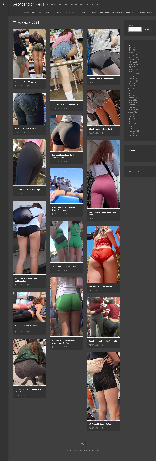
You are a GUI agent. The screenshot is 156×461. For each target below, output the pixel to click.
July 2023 (131, 114)
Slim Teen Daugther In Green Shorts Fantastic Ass (63, 341)
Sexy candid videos (28, 4)
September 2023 (133, 109)
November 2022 (133, 133)
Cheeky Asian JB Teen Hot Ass (101, 129)
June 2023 (131, 117)
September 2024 (133, 81)
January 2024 (133, 100)
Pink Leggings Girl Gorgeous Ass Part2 (102, 213)
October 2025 (133, 62)
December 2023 (133, 102)
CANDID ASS (49, 13)
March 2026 (132, 50)
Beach (149, 13)
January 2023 (133, 128)
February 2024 (133, 98)
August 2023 (132, 112)
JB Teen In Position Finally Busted (65, 104)
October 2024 (133, 79)
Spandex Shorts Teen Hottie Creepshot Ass (63, 156)
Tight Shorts (92, 13)
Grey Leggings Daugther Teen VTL (103, 341)
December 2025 (133, 57)
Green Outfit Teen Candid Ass (64, 267)
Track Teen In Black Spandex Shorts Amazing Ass (63, 209)
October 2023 (133, 107)
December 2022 (133, 131)
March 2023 (132, 124)
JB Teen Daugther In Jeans (26, 128)
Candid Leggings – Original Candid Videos (114, 13)
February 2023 (133, 126)
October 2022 (133, 136)
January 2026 (133, 55)
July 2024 (131, 86)
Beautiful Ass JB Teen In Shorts (102, 79)
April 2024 (131, 93)
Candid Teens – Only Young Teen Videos (71, 13)
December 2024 (133, 74)
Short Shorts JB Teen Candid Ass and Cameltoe (28, 280)
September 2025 (133, 64)
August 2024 (132, 83)
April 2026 (131, 48)
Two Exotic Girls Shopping (25, 82)
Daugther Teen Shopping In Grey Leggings (28, 390)
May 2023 (131, 119)
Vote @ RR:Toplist (134, 171)
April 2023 (131, 121)
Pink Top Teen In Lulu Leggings (27, 190)
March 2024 (132, 95)
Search (130, 25)
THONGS (141, 13)
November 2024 (133, 76)
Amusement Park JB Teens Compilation (26, 327)
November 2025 (133, 59)
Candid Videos (36, 13)
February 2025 (133, 69)
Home (26, 13)
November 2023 (133, 105)
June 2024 (131, 88)
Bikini (134, 13)
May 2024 (131, 90)
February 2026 (133, 52)
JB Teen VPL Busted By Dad (100, 424)
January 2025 (133, 71)
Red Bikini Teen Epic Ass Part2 (101, 286)
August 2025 (132, 67)
